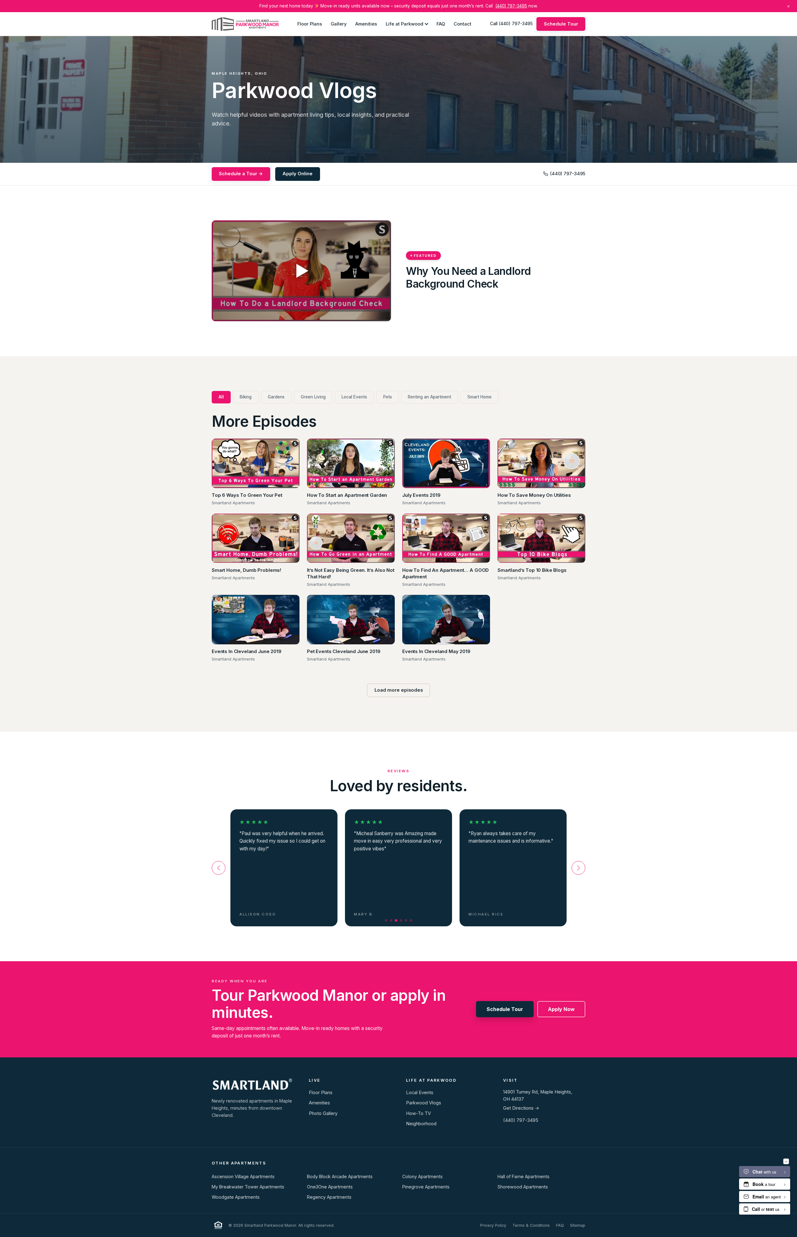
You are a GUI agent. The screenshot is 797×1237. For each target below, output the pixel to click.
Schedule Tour (561, 23)
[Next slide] (578, 868)
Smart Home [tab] (479, 396)
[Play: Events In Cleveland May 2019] (446, 619)
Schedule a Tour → (241, 173)
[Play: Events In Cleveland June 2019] (255, 619)
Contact (462, 23)
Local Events (419, 1092)
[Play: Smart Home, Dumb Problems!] (255, 538)
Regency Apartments (329, 1197)
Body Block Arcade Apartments (340, 1176)
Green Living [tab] (313, 396)
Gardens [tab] (276, 396)
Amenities (366, 23)
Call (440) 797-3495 (511, 23)
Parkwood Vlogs (423, 1103)
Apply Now (561, 1009)
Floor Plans (309, 23)
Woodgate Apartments (236, 1197)
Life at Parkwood (404, 23)
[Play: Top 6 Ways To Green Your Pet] (255, 463)
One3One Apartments (330, 1186)
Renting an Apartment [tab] (429, 396)
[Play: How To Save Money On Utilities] (541, 463)
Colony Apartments (422, 1176)
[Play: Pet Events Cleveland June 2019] (351, 619)
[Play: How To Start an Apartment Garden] (351, 463)
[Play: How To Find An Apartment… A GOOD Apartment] (446, 538)
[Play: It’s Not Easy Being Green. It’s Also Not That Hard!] (351, 538)
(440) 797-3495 (511, 5)
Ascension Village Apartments (243, 1176)
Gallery (339, 23)
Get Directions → (521, 1108)
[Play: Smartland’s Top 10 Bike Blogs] (541, 538)
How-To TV (418, 1113)
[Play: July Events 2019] (446, 463)
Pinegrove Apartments (426, 1186)
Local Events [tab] (354, 396)
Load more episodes (399, 690)
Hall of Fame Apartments (523, 1176)
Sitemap (577, 1225)
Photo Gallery (323, 1113)
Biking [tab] (246, 396)
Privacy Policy (493, 1225)
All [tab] (221, 396)
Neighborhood (421, 1123)
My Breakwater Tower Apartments (248, 1186)
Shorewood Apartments (523, 1186)
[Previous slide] (218, 868)
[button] (386, 920)
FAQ (440, 23)
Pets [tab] (387, 396)
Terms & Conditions (531, 1225)
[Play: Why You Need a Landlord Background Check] (301, 270)
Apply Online (297, 173)
